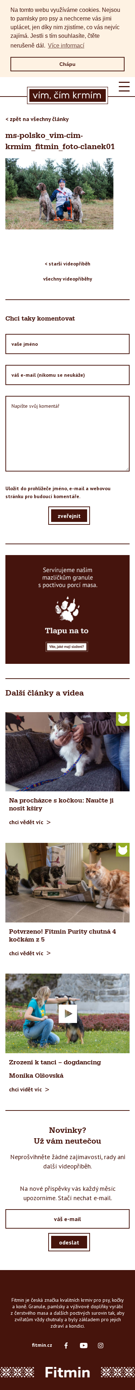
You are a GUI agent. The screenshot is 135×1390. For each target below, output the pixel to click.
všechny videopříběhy (67, 279)
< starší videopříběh (67, 263)
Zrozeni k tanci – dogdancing (55, 1062)
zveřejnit (69, 515)
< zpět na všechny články (37, 118)
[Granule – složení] (67, 609)
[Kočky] (122, 718)
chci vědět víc (26, 822)
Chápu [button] (67, 64)
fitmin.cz (42, 1345)
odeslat (69, 1242)
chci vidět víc (25, 1089)
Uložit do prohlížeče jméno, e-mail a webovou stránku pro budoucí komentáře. (58, 492)
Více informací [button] (66, 46)
